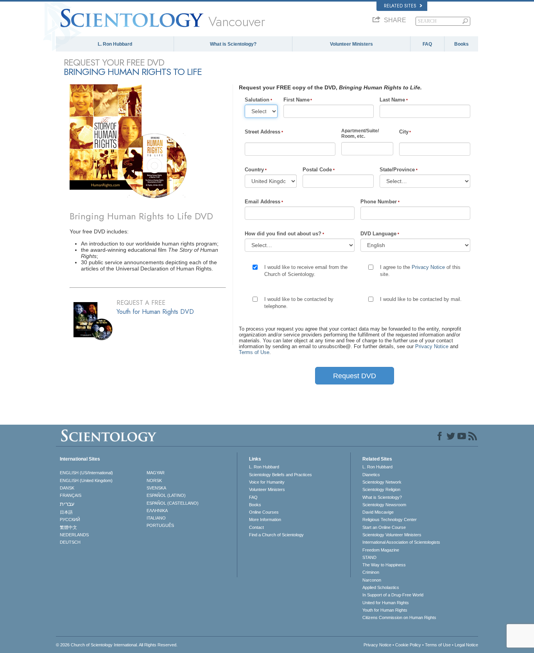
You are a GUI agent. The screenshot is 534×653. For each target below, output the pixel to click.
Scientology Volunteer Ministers (391, 534)
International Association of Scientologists (401, 542)
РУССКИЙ (70, 519)
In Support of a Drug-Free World (392, 595)
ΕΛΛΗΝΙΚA (157, 510)
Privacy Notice (428, 267)
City (404, 132)
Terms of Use (254, 352)
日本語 (66, 512)
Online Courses (264, 512)
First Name (296, 100)
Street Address (262, 132)
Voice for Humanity (267, 482)
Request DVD (354, 376)
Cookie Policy (408, 644)
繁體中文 (68, 527)
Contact (256, 527)
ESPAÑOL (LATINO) (166, 495)
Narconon (371, 580)
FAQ (427, 44)
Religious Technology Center (389, 519)
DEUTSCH (70, 542)
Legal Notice (466, 644)
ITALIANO (156, 518)
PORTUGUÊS (160, 525)
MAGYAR (156, 472)
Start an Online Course (384, 527)
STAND (369, 557)
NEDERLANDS (74, 534)
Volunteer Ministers (351, 44)
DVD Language (378, 234)
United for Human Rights (385, 602)
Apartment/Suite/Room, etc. (360, 133)
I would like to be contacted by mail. (421, 299)
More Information (265, 519)
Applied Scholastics (380, 587)
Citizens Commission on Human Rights (399, 617)
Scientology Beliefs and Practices (280, 474)
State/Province (397, 170)
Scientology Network (381, 482)
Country (254, 170)
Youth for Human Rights (384, 610)
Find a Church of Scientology (276, 534)
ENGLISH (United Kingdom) (86, 480)
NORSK (154, 480)
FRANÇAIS (70, 495)
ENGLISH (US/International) (86, 472)
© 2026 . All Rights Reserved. (116, 644)
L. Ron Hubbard (115, 44)
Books (461, 44)
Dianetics (371, 474)
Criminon (370, 572)
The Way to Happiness (384, 564)
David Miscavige (378, 512)
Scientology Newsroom (384, 504)
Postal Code (317, 170)
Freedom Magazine (380, 550)
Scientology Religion (381, 489)
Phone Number (378, 202)
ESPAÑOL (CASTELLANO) (173, 503)
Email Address (262, 202)
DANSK (67, 488)
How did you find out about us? (283, 234)
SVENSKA (156, 488)
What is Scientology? (233, 44)
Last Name (392, 100)
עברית (67, 504)
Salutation (257, 100)
